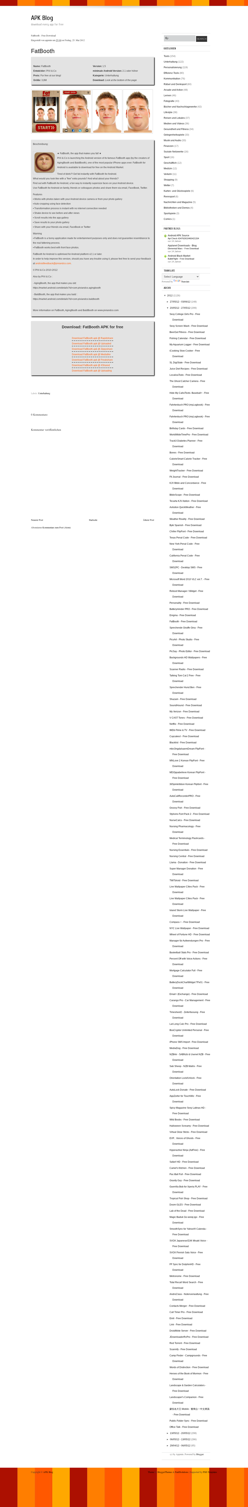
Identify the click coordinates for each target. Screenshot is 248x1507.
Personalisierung (173, 67)
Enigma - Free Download (183, 615)
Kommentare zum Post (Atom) (56, 527)
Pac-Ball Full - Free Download (185, 1174)
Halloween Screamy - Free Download (189, 1125)
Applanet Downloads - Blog (182, 245)
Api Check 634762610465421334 (183, 238)
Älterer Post (148, 519)
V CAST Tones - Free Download (186, 717)
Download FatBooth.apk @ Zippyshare (92, 349)
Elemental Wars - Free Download (183, 248)
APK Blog (42, 18)
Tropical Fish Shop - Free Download (189, 1198)
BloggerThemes (165, 1471)
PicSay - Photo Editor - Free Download (190, 651)
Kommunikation (172, 78)
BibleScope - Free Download (185, 494)
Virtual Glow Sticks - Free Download (188, 1132)
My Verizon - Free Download (184, 711)
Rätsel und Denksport (175, 84)
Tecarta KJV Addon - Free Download (189, 501)
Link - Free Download (181, 1324)
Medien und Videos (174, 123)
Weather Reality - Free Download (187, 519)
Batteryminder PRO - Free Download (189, 609)
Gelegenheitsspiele (174, 134)
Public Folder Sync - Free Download (189, 1420)
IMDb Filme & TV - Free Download (187, 730)
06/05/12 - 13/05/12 (180, 1439)
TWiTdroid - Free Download (184, 880)
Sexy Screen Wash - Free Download (189, 326)
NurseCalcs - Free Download (185, 820)
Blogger (199, 1454)
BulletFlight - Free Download (181, 259)
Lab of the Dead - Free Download (187, 1211)
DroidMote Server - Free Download (188, 1330)
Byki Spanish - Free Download (186, 525)
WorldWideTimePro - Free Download (189, 434)
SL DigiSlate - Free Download (185, 362)
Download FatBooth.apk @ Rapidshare (92, 338)
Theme (151, 1471)
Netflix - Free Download (182, 724)
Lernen (167, 95)
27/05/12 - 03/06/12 (180, 301)
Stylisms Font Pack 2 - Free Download (189, 814)
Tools (166, 56)
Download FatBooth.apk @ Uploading (92, 370)
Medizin (168, 168)
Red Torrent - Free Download (185, 1343)
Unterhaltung (44, 393)
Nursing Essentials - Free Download (189, 850)
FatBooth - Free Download (183, 621)
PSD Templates (210, 1471)
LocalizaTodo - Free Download (186, 375)
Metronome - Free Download (185, 1276)
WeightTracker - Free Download (186, 470)
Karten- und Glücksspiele (177, 191)
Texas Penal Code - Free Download (188, 537)
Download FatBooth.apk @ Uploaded (91, 343)
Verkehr (168, 174)
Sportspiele (170, 213)
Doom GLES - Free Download (185, 1204)
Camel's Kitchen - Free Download (187, 1168)
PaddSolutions (181, 1471)
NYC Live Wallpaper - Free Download (189, 928)
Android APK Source (178, 235)
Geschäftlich (170, 163)
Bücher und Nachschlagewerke (180, 106)
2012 (170, 295)
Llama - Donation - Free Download (188, 862)
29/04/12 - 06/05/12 (180, 1445)
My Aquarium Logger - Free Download (190, 344)
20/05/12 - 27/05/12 (180, 308)
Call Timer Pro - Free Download (186, 1312)
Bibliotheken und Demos (177, 207)
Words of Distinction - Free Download (189, 1367)
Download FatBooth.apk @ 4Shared (91, 365)
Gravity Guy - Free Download (185, 1180)
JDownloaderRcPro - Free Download (189, 1337)
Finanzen (169, 146)
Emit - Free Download (181, 1318)
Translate (185, 281)
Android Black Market (179, 255)
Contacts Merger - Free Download (187, 1306)
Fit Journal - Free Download (184, 476)
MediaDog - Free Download (184, 1048)
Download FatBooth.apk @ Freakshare (92, 359)
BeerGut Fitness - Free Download (187, 332)
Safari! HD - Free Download (184, 1162)
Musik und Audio (172, 140)
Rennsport (169, 196)
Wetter (167, 185)
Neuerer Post (37, 519)
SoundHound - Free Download (186, 705)
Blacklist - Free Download (183, 742)
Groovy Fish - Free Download (185, 807)
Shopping (169, 179)
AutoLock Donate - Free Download (188, 1089)
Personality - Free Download (185, 603)
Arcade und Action (173, 90)
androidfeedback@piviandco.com (53, 263)
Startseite (93, 519)
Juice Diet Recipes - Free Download (189, 368)
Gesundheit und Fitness (176, 129)
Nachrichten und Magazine (178, 202)
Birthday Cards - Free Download (186, 428)
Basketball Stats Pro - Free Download (189, 952)
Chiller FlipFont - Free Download (187, 531)
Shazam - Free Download (183, 699)
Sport (166, 157)
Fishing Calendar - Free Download (188, 338)
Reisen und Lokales (174, 118)
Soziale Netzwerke (173, 151)
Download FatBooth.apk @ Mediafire (91, 354)
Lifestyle (168, 112)
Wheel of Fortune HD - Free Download (190, 934)
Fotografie (169, 101)
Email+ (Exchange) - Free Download (189, 994)
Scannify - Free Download (183, 1349)
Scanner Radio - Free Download (187, 669)
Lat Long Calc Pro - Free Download (188, 1024)
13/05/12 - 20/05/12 (180, 1433)
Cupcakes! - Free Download (184, 736)
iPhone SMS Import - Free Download (189, 1042)
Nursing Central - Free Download (187, 856)
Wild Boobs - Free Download (185, 1119)
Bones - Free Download (182, 452)
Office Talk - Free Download (184, 1427)
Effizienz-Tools (171, 73)
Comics (168, 219)
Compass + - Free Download (185, 922)
